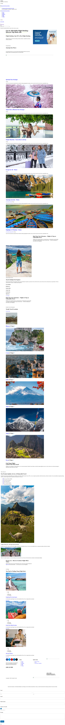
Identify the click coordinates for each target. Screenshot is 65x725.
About (3, 13)
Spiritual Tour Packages (12, 79)
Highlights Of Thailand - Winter (14, 229)
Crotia (7, 201)
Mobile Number (3, 701)
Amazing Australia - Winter (13, 199)
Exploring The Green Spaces (11, 597)
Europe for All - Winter (11, 169)
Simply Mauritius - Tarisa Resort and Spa (16, 139)
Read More (7, 600)
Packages (3, 14)
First (1, 694)
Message (1, 712)
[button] (38, 243)
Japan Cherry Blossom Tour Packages (15, 109)
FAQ (35, 662)
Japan (7, 406)
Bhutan (7, 326)
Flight (22, 664)
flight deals (7, 564)
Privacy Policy (37, 661)
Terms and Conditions (38, 663)
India (9, 201)
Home (3, 12)
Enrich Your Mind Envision (11, 625)
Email (1, 696)
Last (33, 694)
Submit (2, 721)
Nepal (11, 201)
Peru (7, 460)
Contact (3, 16)
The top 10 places (9, 653)
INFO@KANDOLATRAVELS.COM (8, 8)
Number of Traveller (3, 706)
